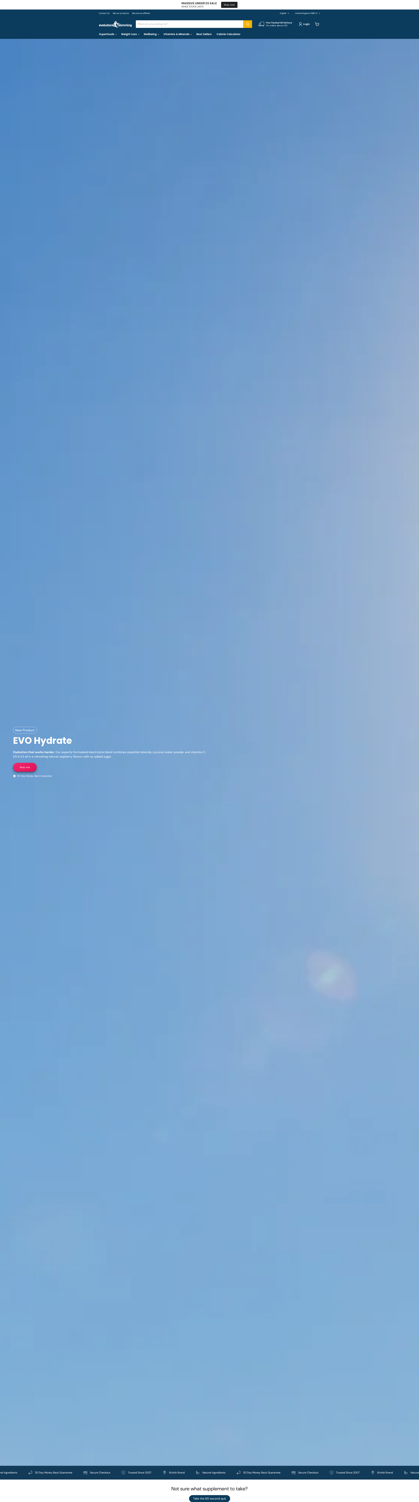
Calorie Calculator (228, 34)
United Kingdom (306, 13)
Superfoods (107, 34)
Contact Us (104, 13)
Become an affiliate (141, 13)
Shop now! (229, 4)
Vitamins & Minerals (177, 34)
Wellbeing (150, 34)
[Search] (247, 24)
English (283, 13)
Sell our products (121, 13)
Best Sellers (204, 34)
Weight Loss (129, 34)
